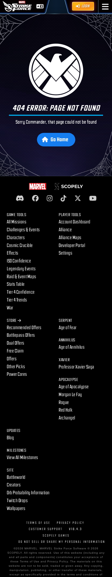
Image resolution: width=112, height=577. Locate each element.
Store (12, 320)
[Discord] (20, 199)
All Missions (16, 222)
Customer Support (46, 529)
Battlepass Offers (21, 335)
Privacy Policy (71, 523)
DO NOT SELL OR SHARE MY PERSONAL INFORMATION (61, 542)
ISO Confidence (19, 261)
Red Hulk (66, 410)
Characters (16, 238)
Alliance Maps (70, 238)
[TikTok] (63, 199)
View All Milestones (22, 457)
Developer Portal (72, 245)
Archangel (67, 418)
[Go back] (56, 71)
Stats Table (16, 284)
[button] (105, 6)
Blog (10, 438)
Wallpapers (16, 508)
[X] (77, 199)
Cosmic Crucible (20, 245)
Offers (12, 359)
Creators (14, 485)
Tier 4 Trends (17, 300)
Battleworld (16, 477)
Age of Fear (68, 328)
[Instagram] (49, 199)
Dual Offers (15, 343)
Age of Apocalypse (74, 387)
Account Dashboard (75, 222)
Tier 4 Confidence (21, 292)
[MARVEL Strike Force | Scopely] (17, 6)
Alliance (65, 230)
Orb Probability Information (28, 493)
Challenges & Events (23, 230)
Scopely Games (56, 536)
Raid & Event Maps (21, 277)
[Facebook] (35, 199)
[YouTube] (93, 199)
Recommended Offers (24, 328)
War (10, 308)
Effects (12, 253)
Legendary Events (21, 269)
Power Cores (17, 374)
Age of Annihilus (72, 347)
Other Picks (16, 367)
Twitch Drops (17, 501)
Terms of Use (38, 523)
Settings (65, 253)
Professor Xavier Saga (76, 367)
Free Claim (15, 351)
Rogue (64, 402)
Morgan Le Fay (70, 395)
